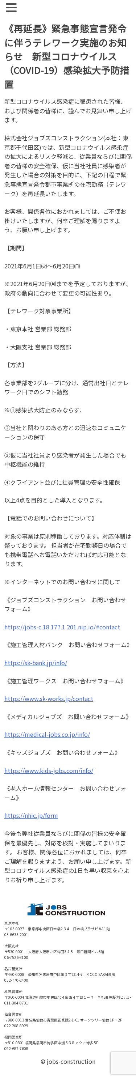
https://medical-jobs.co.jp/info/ (47, 734)
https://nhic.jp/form (31, 815)
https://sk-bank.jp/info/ (35, 662)
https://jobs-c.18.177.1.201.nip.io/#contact (62, 627)
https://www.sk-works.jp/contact (48, 698)
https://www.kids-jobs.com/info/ (48, 770)
